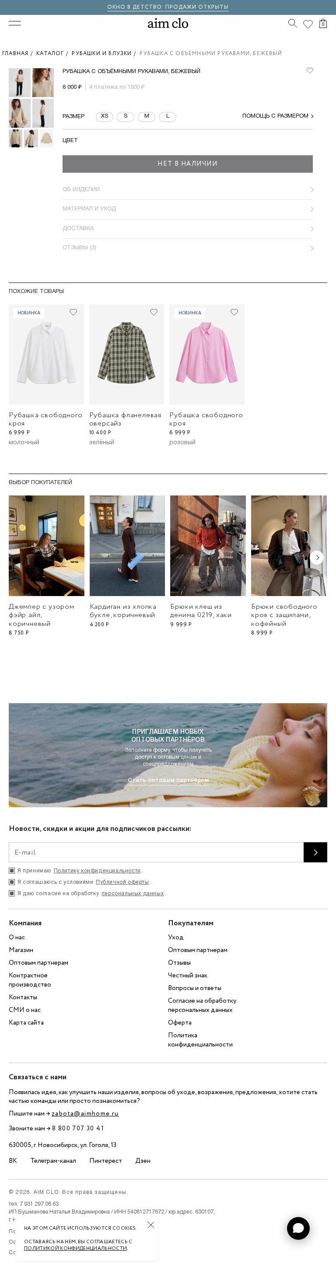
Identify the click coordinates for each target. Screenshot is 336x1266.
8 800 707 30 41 (78, 1128)
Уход (176, 937)
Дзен (142, 1161)
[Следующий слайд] (317, 558)
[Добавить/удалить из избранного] (73, 312)
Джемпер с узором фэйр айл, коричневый (41, 615)
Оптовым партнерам (38, 963)
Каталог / (54, 53)
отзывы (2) (79, 248)
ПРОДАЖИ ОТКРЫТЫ (197, 7)
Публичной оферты (122, 882)
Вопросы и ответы (194, 988)
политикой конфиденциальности (75, 1248)
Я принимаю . (80, 870)
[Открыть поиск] (292, 23)
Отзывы (179, 963)
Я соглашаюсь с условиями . (84, 882)
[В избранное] (309, 71)
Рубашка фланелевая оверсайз (125, 419)
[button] (298, 1228)
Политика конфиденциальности (200, 1040)
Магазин (21, 950)
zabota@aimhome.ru (85, 1113)
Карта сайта (26, 1023)
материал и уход (89, 209)
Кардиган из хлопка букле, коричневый (123, 611)
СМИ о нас (25, 1010)
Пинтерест (105, 1161)
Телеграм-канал (53, 1161)
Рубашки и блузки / (106, 53)
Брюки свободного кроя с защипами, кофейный (284, 615)
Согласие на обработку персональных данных (202, 1005)
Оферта (180, 1023)
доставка (78, 228)
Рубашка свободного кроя (45, 419)
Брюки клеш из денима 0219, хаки (201, 611)
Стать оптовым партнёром (168, 780)
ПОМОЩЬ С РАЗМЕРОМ (275, 116)
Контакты (23, 997)
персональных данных (133, 893)
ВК (13, 1161)
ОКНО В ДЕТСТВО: (136, 7)
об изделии (81, 189)
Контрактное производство (30, 980)
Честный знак (187, 975)
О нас (17, 937)
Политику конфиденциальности (97, 870)
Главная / (19, 53)
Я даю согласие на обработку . (92, 893)
